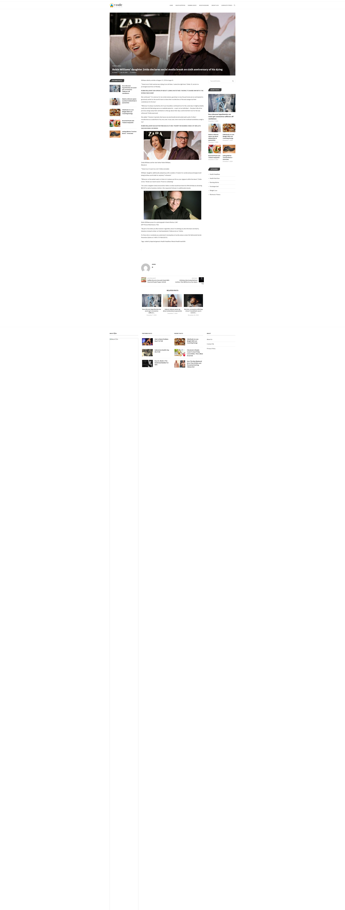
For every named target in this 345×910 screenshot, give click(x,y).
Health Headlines (204, 5)
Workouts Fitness (226, 5)
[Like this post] (153, 256)
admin (116, 72)
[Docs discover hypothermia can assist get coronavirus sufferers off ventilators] (151, 300)
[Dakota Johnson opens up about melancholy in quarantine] (172, 300)
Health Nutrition (180, 5)
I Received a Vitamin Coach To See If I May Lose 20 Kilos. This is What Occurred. (195, 353)
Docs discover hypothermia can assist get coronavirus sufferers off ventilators (220, 116)
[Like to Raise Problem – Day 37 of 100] (147, 341)
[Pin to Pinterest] (165, 257)
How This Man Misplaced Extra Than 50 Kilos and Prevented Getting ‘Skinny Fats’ (194, 364)
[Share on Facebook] (157, 257)
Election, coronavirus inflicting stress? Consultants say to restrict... (193, 311)
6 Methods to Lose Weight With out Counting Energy (228, 136)
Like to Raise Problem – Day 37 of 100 (162, 340)
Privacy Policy (211, 348)
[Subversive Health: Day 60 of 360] (147, 352)
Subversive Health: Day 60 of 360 (162, 351)
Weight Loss (215, 5)
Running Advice (192, 5)
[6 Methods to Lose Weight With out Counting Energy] (229, 128)
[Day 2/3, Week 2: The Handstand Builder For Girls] (147, 363)
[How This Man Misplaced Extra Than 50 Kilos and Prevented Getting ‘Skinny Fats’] (179, 363)
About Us (209, 339)
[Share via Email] (169, 257)
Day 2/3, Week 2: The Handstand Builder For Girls (162, 362)
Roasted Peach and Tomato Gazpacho (214, 156)
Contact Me (210, 344)
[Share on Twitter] (161, 257)
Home (171, 5)
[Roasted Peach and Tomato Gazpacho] (214, 149)
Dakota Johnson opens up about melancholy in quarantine (172, 310)
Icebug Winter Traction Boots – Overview (228, 157)
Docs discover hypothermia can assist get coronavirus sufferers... (151, 311)
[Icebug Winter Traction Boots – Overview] (229, 149)
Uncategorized (214, 186)
